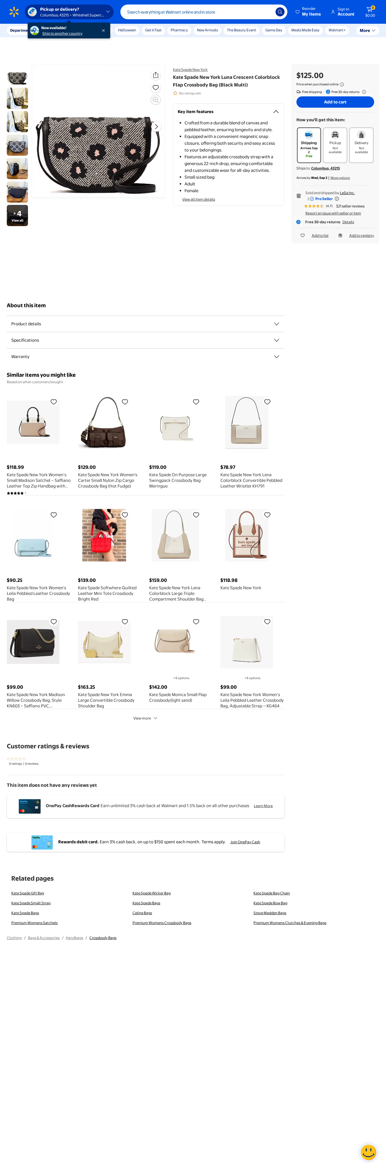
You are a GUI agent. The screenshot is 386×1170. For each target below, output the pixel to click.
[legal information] (342, 84)
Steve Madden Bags (269, 913)
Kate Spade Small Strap (31, 903)
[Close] (104, 30)
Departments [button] (21, 30)
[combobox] (203, 12)
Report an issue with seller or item (333, 213)
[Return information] (362, 92)
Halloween (127, 30)
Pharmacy (179, 30)
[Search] (280, 11)
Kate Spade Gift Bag (27, 893)
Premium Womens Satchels (34, 922)
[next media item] (156, 126)
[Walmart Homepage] (14, 12)
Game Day (273, 30)
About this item (26, 305)
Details (348, 222)
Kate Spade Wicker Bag (152, 893)
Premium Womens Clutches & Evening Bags (289, 922)
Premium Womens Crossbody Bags (162, 922)
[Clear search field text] (267, 12)
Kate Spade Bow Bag (270, 903)
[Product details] (276, 323)
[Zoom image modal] (156, 100)
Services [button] (56, 30)
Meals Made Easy (305, 30)
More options (340, 178)
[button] (308, 12)
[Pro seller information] (337, 198)
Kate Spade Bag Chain (271, 893)
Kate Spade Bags (146, 903)
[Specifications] (276, 340)
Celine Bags (142, 913)
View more (142, 718)
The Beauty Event (241, 30)
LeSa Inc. (347, 192)
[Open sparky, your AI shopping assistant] (368, 1152)
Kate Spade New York (190, 69)
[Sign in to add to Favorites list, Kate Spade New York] (267, 514)
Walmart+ (337, 30)
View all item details (198, 199)
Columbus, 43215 (325, 168)
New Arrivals (207, 30)
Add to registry (361, 235)
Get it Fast (153, 30)
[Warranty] (276, 356)
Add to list (320, 235)
